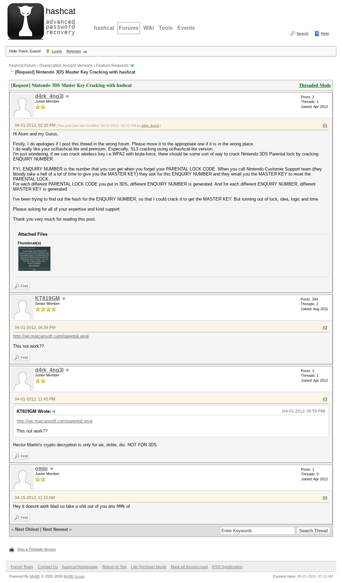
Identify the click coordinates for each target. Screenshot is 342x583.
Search (303, 33)
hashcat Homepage (80, 567)
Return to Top (114, 567)
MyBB (34, 576)
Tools (166, 28)
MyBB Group (73, 576)
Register (73, 51)
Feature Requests (112, 65)
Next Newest (55, 529)
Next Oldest (27, 529)
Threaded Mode (315, 85)
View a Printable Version (36, 549)
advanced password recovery (59, 20)
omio (41, 468)
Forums (129, 28)
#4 (325, 497)
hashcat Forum (22, 65)
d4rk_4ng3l (49, 96)
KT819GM (47, 298)
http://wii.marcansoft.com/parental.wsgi (51, 336)
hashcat (104, 28)
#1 (325, 125)
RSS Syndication (227, 567)
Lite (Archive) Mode (148, 567)
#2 (325, 327)
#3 (325, 399)
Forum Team (22, 567)
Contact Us (48, 567)
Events (186, 28)
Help (325, 33)
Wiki (148, 28)
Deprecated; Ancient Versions (66, 65)
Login (57, 51)
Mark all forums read (189, 567)
